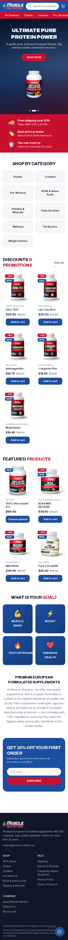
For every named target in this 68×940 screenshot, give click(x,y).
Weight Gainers (17, 240)
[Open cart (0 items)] (63, 6)
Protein (28, 15)
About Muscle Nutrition (16, 901)
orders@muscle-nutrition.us (18, 845)
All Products (12, 15)
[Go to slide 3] (38, 110)
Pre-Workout (18, 192)
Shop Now (34, 57)
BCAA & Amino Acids (50, 193)
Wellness (18, 226)
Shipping (42, 861)
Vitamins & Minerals (17, 210)
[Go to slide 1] (30, 110)
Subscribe (34, 780)
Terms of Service (47, 884)
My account (9, 911)
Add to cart (18, 321)
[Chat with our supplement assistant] (60, 932)
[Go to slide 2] (34, 110)
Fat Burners (50, 226)
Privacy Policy (45, 879)
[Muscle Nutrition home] (13, 6)
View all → (59, 264)
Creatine (43, 15)
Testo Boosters (50, 210)
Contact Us (9, 906)
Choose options (18, 519)
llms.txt (52, 926)
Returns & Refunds (48, 866)
